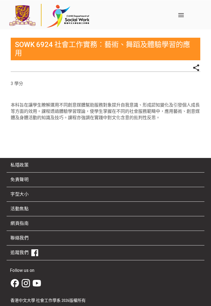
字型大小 (19, 194)
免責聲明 (19, 179)
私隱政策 (19, 165)
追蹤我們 (19, 252)
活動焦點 (19, 208)
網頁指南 (19, 223)
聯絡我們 (19, 238)
